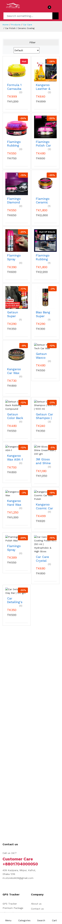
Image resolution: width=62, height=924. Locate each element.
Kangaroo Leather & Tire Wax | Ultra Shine (44, 86)
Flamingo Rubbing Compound (15, 143)
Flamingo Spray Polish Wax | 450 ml (15, 257)
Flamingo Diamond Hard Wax (14, 200)
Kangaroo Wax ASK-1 (15, 457)
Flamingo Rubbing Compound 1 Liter (44, 257)
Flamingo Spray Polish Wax (15, 548)
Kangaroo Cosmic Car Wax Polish (44, 506)
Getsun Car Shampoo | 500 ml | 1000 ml (44, 416)
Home (6, 24)
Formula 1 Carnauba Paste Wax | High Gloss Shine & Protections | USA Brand (15, 86)
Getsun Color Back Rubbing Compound (15, 416)
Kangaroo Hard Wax (14, 502)
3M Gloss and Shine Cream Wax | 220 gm (44, 461)
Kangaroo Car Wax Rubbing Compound (15, 371)
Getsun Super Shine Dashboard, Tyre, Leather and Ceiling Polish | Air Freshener (15, 314)
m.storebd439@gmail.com (18, 878)
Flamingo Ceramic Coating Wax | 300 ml (43, 200)
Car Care (27, 24)
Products (15, 24)
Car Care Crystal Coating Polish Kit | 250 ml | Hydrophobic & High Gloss (45, 558)
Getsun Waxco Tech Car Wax (42, 355)
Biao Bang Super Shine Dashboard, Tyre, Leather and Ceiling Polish (44, 314)
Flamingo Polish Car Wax (43, 143)
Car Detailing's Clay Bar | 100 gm (14, 600)
